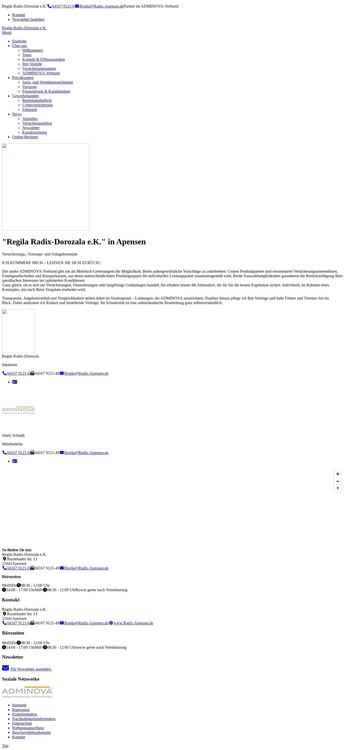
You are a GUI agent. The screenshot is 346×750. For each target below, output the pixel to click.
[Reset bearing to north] (337, 488)
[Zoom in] (337, 474)
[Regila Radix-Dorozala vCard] (14, 382)
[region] (173, 506)
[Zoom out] (337, 481)
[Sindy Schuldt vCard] (14, 461)
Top (5, 745)
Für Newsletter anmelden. (31, 669)
